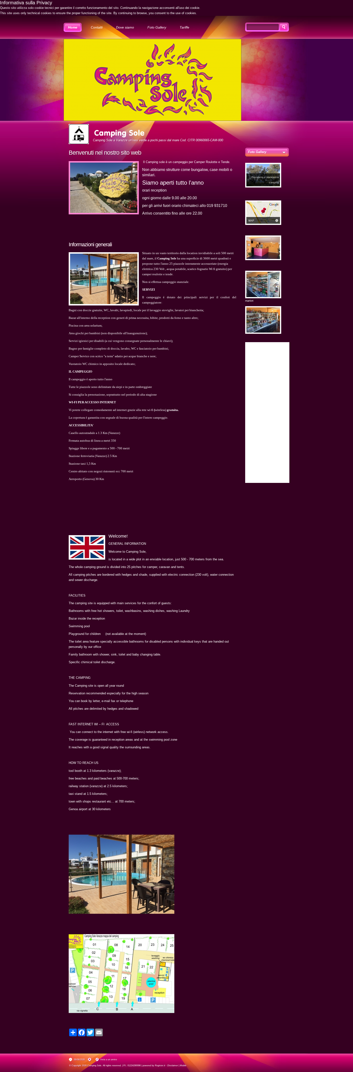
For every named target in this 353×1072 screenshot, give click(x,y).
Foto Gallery (156, 27)
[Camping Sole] (79, 134)
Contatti (97, 27)
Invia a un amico (108, 1059)
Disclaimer (172, 1065)
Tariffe (184, 27)
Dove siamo (125, 27)
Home (72, 27)
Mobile (183, 1065)
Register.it (160, 1065)
